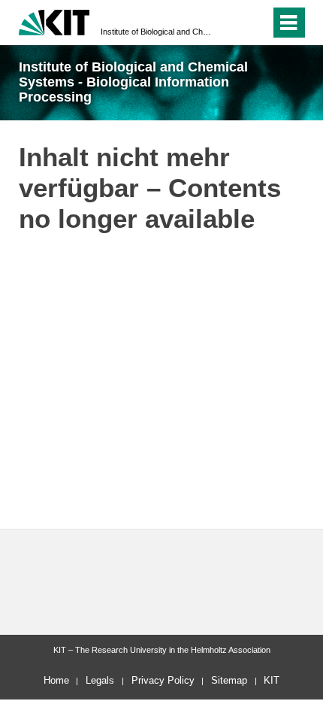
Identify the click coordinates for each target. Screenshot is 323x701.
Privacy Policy (163, 680)
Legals (100, 680)
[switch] (255, 22)
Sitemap (229, 680)
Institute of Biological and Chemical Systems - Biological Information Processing (157, 31)
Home (56, 680)
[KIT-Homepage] (54, 20)
